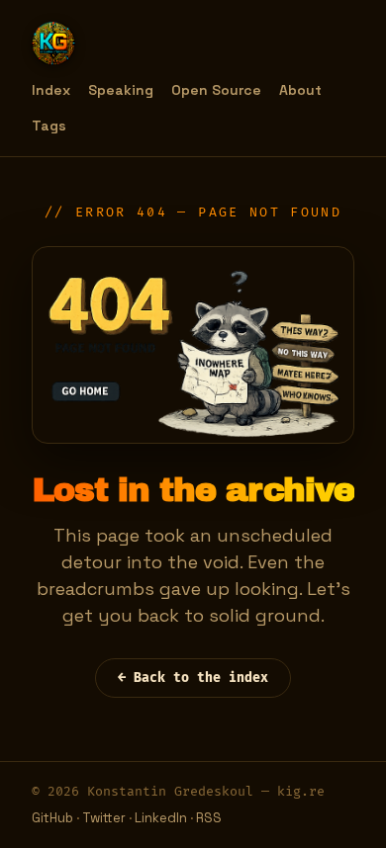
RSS (209, 817)
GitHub (52, 817)
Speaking (120, 90)
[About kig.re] (53, 43)
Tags (49, 125)
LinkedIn (161, 817)
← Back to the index (193, 678)
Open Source (216, 90)
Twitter (104, 817)
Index (51, 90)
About (300, 90)
